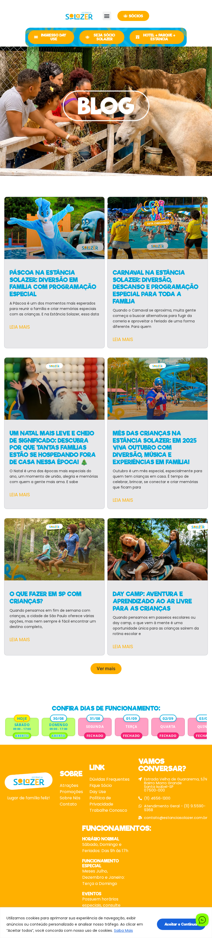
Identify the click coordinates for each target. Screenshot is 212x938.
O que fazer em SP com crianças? (45, 597)
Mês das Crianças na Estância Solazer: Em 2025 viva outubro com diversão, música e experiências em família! (154, 448)
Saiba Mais (123, 930)
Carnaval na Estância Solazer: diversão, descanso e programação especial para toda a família (155, 287)
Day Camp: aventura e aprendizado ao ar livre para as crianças (152, 601)
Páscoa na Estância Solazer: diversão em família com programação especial (53, 283)
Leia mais (20, 327)
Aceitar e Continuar (181, 924)
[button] (107, 16)
